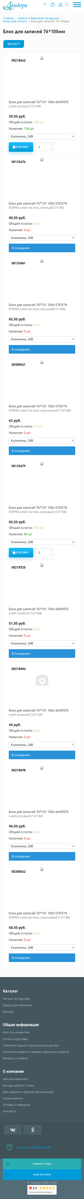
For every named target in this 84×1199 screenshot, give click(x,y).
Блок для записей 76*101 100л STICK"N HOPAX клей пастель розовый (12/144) (38, 509)
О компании (13, 1071)
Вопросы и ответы (15, 1058)
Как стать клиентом (16, 1032)
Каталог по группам (16, 998)
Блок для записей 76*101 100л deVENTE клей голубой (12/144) (39, 611)
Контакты (9, 1111)
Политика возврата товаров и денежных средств (36, 1051)
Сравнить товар (42, 1163)
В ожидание (21, 248)
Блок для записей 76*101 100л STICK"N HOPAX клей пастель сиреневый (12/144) (39, 915)
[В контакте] (12, 1130)
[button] (77, 5)
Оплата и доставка (15, 1039)
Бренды (8, 1011)
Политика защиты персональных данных (31, 1045)
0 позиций (54, 4)
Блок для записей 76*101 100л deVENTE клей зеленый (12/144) (39, 712)
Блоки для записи (15, 21)
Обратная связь (42, 1174)
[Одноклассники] (32, 1130)
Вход (61, 4)
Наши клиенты (13, 1098)
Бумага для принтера (17, 1005)
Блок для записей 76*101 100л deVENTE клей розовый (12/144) (39, 814)
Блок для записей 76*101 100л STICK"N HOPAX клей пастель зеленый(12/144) (38, 307)
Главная (8, 18)
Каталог (10, 991)
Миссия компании (15, 1079)
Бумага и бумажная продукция (38, 18)
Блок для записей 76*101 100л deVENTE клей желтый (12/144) (39, 104)
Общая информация (21, 1024)
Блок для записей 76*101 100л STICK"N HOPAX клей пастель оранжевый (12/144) (40, 408)
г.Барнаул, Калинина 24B (33, 1147)
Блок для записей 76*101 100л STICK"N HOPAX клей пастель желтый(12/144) (38, 205)
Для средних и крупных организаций (28, 1091)
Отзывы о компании (16, 1104)
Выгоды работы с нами (18, 1085)
